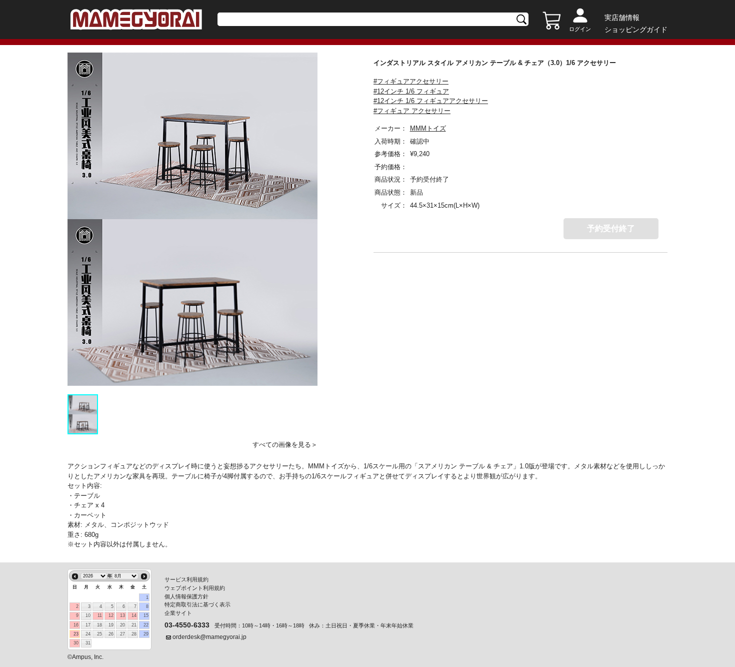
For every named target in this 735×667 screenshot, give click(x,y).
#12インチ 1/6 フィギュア (411, 91)
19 (111, 624)
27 (122, 633)
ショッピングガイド (636, 30)
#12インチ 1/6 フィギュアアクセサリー (431, 101)
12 (111, 615)
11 (100, 615)
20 (122, 624)
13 (122, 615)
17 (88, 624)
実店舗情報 (622, 18)
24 (88, 633)
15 (146, 615)
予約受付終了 (611, 228)
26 (111, 633)
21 (134, 624)
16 (76, 624)
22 (146, 624)
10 (88, 615)
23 (76, 633)
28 (134, 633)
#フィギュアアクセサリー (411, 81)
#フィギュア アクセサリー (412, 111)
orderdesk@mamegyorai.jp (209, 636)
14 (134, 615)
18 (99, 624)
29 (146, 633)
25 (99, 633)
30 (76, 642)
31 (88, 642)
